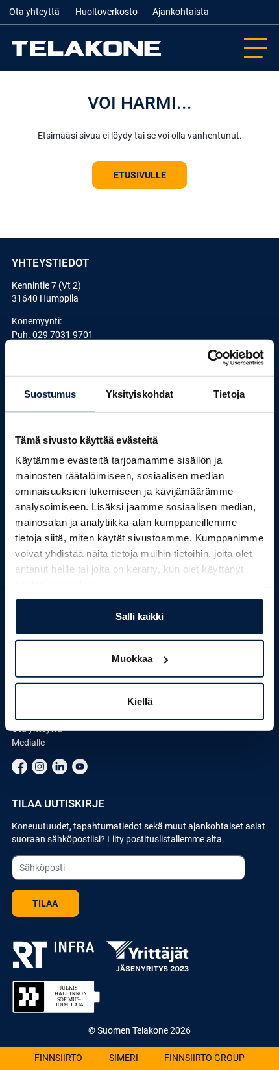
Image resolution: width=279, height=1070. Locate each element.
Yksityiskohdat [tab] (139, 393)
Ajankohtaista (180, 12)
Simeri (123, 1058)
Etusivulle (140, 175)
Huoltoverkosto (106, 12)
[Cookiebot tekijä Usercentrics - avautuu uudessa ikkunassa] (207, 358)
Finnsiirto (58, 1058)
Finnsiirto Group (204, 1058)
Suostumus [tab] (50, 393)
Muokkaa (132, 658)
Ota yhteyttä (34, 12)
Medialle (28, 742)
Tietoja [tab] (229, 393)
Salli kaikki (139, 615)
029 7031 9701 (62, 334)
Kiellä (139, 700)
